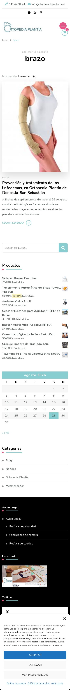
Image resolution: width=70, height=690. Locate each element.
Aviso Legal (57, 683)
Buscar (63, 247)
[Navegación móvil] (63, 25)
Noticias (11, 469)
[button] (64, 618)
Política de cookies (16, 683)
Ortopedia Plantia (17, 477)
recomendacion (15, 486)
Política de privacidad (39, 683)
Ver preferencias (35, 675)
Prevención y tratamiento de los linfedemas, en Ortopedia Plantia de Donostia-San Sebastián (34, 188)
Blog (5, 177)
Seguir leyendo (13, 222)
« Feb (5, 433)
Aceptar (35, 655)
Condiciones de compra (23, 535)
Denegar (35, 665)
